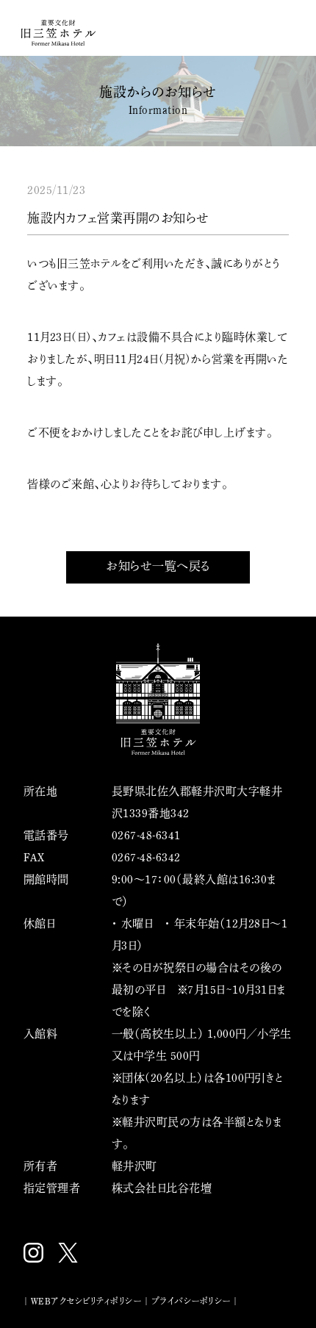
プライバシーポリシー (191, 1300)
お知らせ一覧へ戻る (158, 566)
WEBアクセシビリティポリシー (86, 1300)
